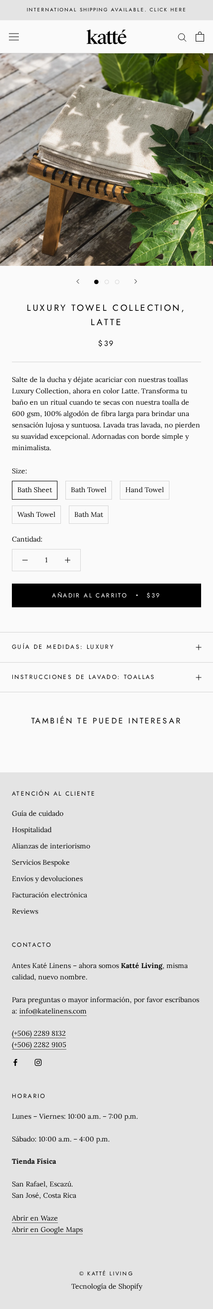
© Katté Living (106, 1273)
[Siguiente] (135, 281)
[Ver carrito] (200, 37)
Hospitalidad (32, 829)
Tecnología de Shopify (106, 1286)
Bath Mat (88, 514)
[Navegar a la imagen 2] (107, 282)
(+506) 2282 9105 (39, 1044)
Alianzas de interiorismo (51, 846)
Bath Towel (88, 489)
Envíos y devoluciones (47, 878)
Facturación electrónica (49, 894)
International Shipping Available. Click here (107, 9)
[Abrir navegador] (14, 37)
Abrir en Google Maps (47, 1229)
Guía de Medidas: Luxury (63, 646)
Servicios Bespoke (41, 862)
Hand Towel (144, 489)
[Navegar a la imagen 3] (117, 282)
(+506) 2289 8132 (39, 1033)
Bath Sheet (34, 489)
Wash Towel (36, 514)
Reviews (25, 911)
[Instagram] (38, 1062)
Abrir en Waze (35, 1218)
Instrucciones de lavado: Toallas (84, 677)
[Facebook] (15, 1062)
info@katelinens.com (53, 1011)
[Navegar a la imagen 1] (96, 282)
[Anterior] (77, 281)
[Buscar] (182, 37)
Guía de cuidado (37, 813)
